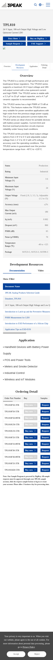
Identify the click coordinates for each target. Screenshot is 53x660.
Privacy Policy (29, 647)
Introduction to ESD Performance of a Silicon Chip (26, 323)
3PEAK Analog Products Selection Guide (22, 293)
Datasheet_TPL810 (13, 299)
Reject (37, 654)
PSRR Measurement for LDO (17, 318)
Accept (16, 654)
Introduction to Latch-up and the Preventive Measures (27, 312)
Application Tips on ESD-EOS (18, 329)
